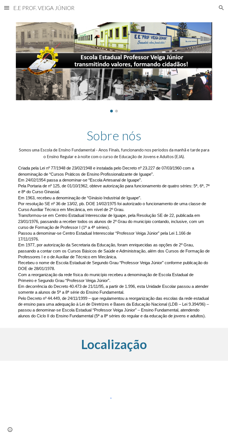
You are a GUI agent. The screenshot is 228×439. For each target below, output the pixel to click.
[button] (6, 7)
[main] (114, 223)
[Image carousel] (114, 67)
